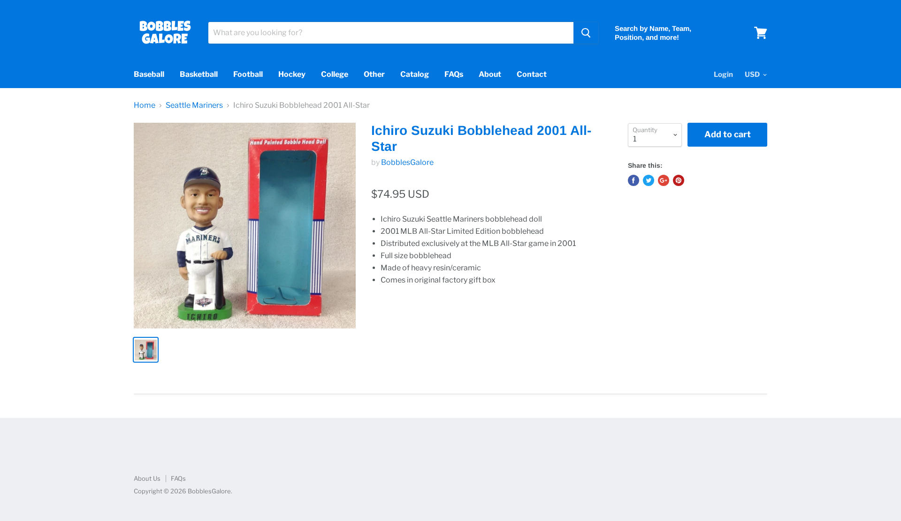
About (490, 74)
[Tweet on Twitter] (648, 180)
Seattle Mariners (194, 105)
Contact (532, 74)
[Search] (585, 33)
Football (248, 74)
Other (374, 74)
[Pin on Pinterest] (678, 180)
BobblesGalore (407, 162)
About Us (147, 478)
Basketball (199, 74)
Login (723, 74)
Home (144, 105)
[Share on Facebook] (633, 180)
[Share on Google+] (663, 180)
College (334, 74)
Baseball (149, 74)
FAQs (453, 74)
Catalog (414, 74)
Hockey (291, 74)
